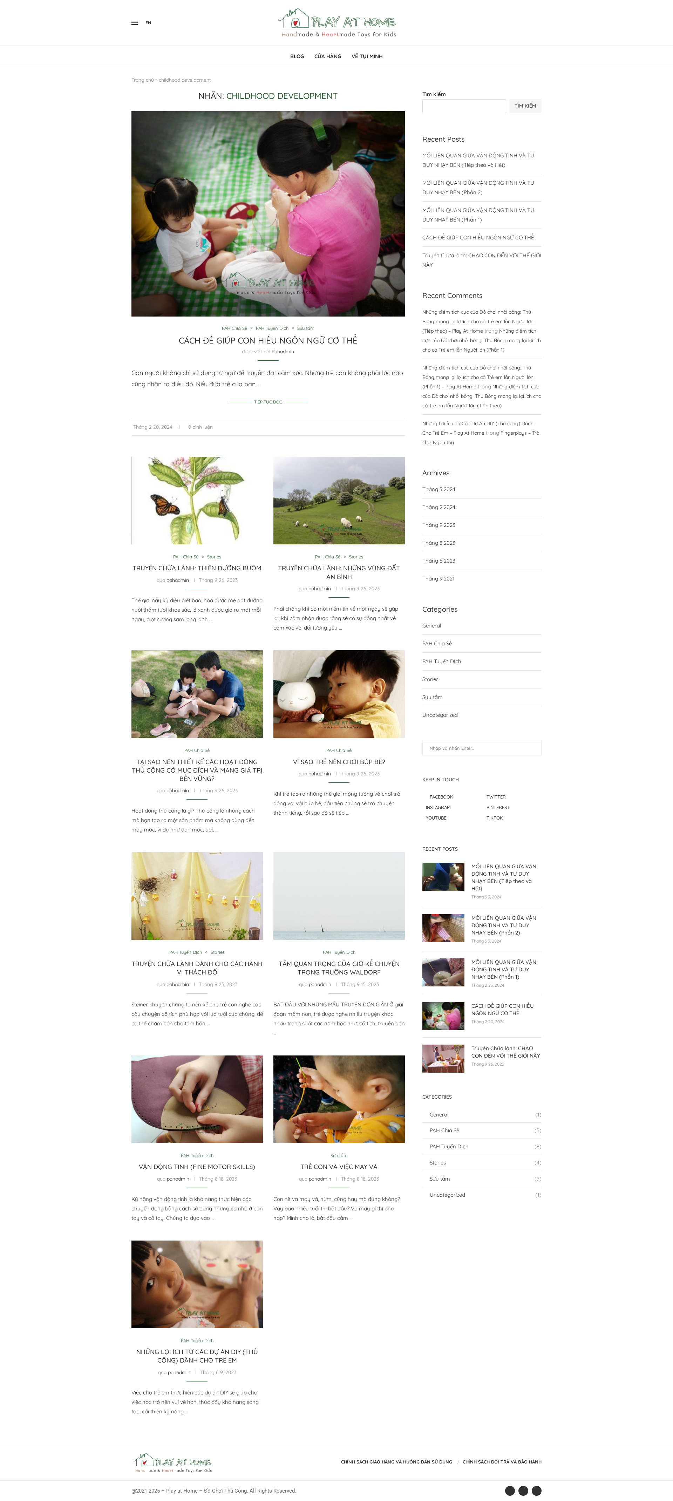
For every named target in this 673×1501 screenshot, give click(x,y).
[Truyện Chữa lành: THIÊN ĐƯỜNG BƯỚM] (197, 500)
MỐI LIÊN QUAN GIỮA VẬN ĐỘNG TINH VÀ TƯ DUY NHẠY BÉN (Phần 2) (503, 925)
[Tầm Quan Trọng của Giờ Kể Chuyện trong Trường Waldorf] (339, 896)
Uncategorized (440, 715)
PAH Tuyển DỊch (441, 661)
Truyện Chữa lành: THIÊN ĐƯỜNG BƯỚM (196, 568)
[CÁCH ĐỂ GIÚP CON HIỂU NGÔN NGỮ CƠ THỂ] (443, 1016)
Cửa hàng (327, 56)
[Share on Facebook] (392, 427)
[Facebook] (526, 23)
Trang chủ (142, 80)
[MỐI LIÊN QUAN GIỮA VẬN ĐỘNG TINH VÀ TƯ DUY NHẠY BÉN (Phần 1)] (443, 972)
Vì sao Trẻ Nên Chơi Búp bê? (339, 762)
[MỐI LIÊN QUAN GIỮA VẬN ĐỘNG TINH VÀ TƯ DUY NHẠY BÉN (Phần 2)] (443, 928)
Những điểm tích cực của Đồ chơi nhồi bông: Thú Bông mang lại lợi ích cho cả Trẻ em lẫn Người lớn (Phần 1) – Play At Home (477, 377)
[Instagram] (532, 23)
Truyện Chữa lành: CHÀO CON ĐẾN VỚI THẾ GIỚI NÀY (505, 1052)
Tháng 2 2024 (438, 507)
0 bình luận (200, 427)
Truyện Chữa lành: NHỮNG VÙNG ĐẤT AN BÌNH (339, 572)
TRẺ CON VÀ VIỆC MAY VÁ (339, 1167)
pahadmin (283, 351)
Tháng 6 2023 (438, 560)
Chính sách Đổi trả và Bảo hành (502, 1462)
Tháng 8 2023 (438, 542)
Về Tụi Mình (367, 56)
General (431, 625)
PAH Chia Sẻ (437, 643)
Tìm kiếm (434, 94)
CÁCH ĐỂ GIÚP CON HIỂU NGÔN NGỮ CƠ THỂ (268, 340)
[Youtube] (537, 1491)
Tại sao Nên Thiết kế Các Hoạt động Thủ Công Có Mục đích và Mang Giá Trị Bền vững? (197, 770)
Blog (297, 56)
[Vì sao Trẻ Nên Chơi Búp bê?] (339, 694)
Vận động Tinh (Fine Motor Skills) (197, 1167)
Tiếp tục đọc (268, 402)
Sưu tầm (432, 697)
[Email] (541, 23)
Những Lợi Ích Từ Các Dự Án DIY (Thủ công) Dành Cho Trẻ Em (197, 1356)
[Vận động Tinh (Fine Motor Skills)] (197, 1099)
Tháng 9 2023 (438, 525)
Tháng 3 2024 (438, 489)
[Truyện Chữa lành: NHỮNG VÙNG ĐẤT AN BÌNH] (339, 500)
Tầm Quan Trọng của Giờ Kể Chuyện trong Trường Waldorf (339, 968)
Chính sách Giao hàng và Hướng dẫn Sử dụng (396, 1462)
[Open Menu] (134, 23)
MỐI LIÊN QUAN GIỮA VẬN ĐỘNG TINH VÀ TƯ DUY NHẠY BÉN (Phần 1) (503, 969)
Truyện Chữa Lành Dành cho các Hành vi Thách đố (197, 968)
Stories (430, 679)
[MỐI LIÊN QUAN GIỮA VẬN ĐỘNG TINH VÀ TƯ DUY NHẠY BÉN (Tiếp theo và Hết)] (443, 877)
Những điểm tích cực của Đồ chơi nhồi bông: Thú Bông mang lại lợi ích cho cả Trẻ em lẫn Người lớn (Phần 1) (481, 340)
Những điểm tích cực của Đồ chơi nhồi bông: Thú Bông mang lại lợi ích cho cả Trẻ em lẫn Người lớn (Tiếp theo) (481, 396)
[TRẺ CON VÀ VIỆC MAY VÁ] (339, 1099)
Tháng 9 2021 (438, 578)
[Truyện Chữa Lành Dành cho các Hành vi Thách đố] (197, 896)
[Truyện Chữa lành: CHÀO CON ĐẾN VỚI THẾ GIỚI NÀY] (443, 1059)
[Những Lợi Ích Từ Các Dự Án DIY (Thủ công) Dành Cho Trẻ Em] (197, 1284)
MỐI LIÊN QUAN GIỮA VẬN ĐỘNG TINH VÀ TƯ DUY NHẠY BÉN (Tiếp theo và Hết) (503, 877)
